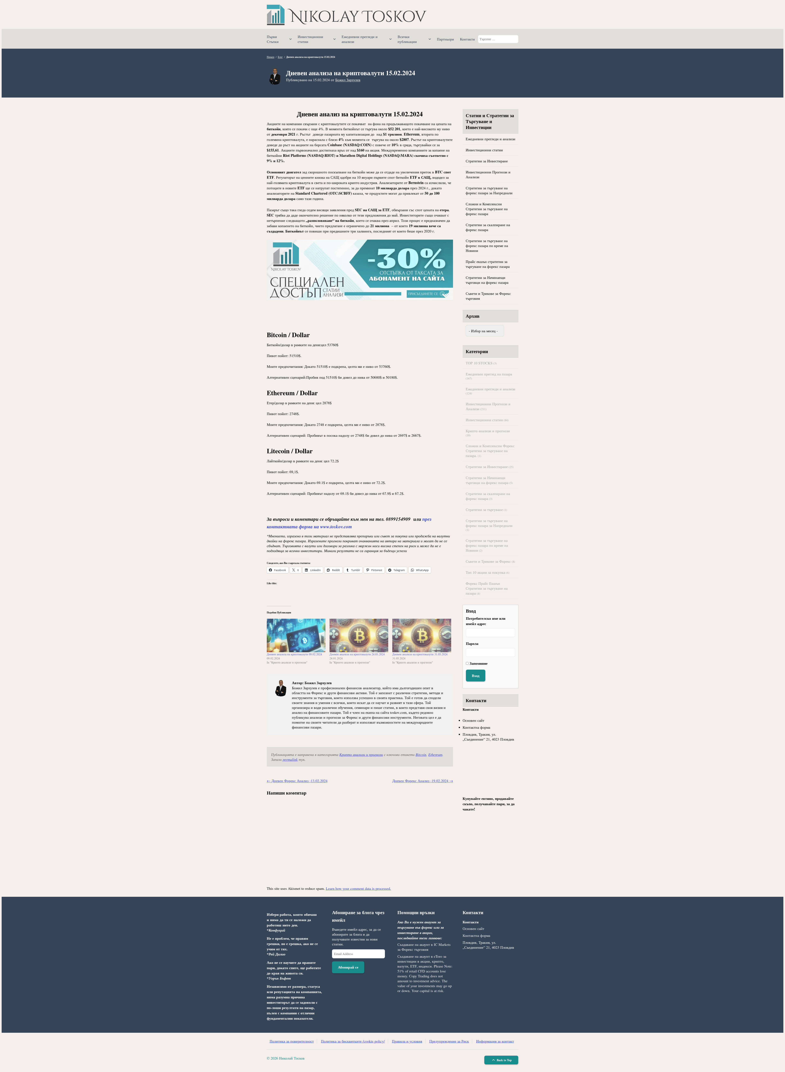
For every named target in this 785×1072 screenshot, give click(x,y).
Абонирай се (348, 967)
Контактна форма (476, 727)
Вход (475, 675)
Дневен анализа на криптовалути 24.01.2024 (357, 654)
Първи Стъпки (273, 39)
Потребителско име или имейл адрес (485, 621)
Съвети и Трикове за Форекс (488, 561)
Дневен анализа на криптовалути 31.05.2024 (419, 654)
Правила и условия (407, 1041)
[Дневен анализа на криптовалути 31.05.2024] (421, 635)
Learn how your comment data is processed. (358, 888)
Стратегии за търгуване (484, 509)
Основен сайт (473, 720)
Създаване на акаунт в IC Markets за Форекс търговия (424, 947)
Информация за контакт (495, 1041)
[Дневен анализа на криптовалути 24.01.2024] (359, 635)
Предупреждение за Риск (449, 1041)
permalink (290, 759)
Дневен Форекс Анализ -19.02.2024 (422, 780)
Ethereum (435, 754)
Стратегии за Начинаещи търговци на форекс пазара (487, 280)
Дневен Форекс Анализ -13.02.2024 (297, 780)
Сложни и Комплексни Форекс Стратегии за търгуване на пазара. (490, 450)
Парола (472, 643)
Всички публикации (407, 39)
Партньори (445, 39)
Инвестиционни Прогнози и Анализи (488, 174)
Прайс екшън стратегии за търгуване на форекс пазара (488, 264)
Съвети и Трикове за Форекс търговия (488, 296)
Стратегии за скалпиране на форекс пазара (488, 227)
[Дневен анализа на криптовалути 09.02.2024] (296, 635)
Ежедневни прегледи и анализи (360, 39)
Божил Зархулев (347, 79)
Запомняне (479, 663)
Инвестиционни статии (310, 39)
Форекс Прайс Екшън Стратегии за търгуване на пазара (487, 588)
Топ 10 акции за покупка (485, 572)
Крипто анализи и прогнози (361, 754)
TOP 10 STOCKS (479, 362)
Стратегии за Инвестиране (487, 160)
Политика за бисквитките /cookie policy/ (353, 1041)
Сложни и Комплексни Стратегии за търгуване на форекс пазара (487, 208)
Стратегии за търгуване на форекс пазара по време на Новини (487, 245)
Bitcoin (421, 754)
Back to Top (504, 1060)
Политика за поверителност (292, 1041)
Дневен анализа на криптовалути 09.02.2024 (294, 654)
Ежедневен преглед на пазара (489, 374)
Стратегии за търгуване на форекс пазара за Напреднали (489, 190)
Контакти (467, 39)
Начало (270, 56)
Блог (280, 56)
